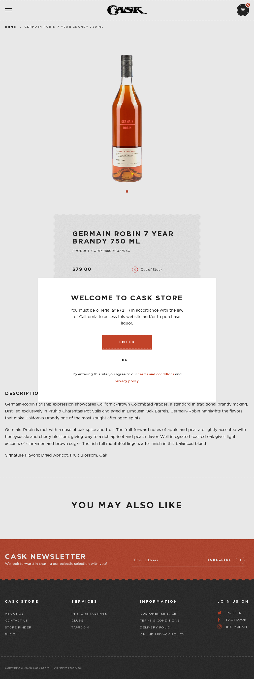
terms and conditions (156, 374)
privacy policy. (127, 381)
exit (127, 360)
